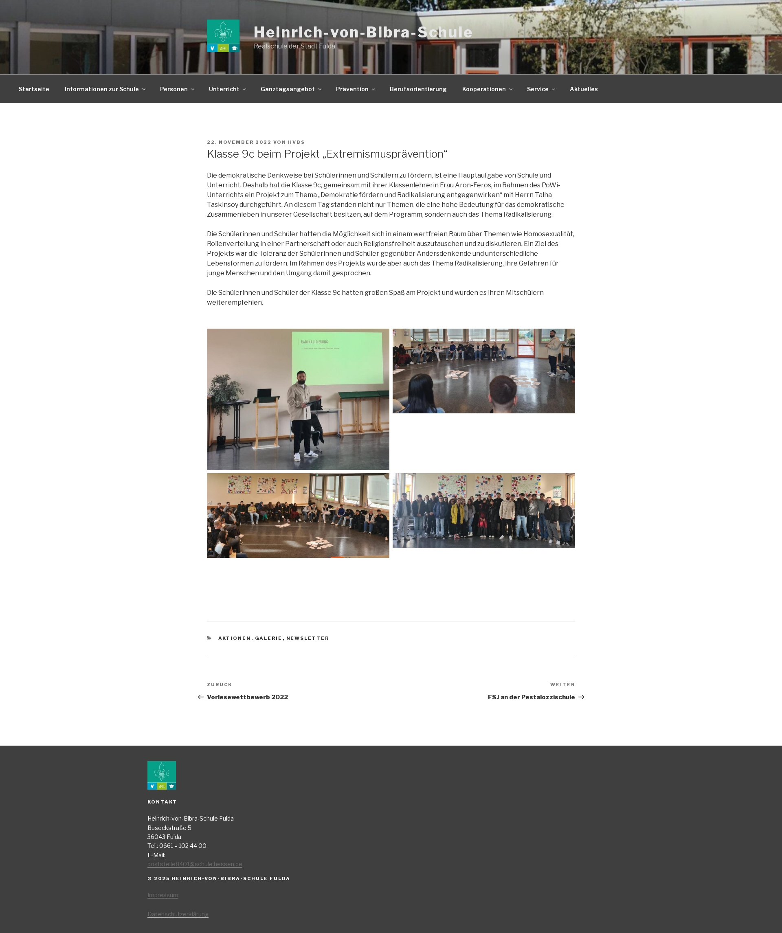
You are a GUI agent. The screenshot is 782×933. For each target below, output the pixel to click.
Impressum (162, 894)
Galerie (269, 638)
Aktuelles (584, 89)
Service (538, 89)
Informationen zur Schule (102, 89)
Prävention (352, 89)
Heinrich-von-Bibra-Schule (363, 32)
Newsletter (307, 638)
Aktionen (234, 638)
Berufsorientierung (418, 89)
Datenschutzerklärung (178, 914)
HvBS (296, 142)
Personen (174, 89)
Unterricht (224, 89)
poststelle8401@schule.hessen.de (194, 864)
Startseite (34, 89)
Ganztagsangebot (288, 89)
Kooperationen (484, 89)
